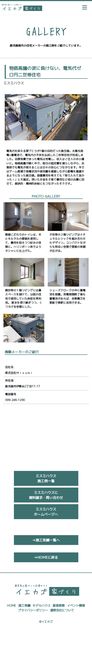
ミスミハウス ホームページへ (46, 512)
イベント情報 (76, 605)
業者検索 (59, 605)
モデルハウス (41, 605)
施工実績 (24, 605)
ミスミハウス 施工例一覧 (46, 478)
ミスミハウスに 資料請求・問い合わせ (46, 495)
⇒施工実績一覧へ (46, 540)
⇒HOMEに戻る (46, 557)
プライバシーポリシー (33, 610)
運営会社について (62, 610)
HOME (11, 605)
